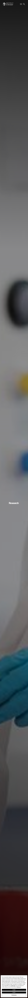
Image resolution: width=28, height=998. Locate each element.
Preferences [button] (18, 987)
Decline (14, 992)
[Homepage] (8, 4)
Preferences (14, 995)
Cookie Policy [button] (13, 985)
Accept (14, 989)
